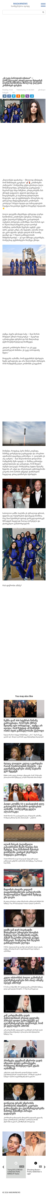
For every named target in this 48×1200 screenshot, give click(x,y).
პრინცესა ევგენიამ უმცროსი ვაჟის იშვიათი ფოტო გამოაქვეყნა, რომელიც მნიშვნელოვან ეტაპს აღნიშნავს (23, 1064)
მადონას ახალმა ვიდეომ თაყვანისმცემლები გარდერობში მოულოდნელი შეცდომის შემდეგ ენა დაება (22, 893)
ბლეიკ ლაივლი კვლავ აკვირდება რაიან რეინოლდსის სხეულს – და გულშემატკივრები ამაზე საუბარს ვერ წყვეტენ (23, 767)
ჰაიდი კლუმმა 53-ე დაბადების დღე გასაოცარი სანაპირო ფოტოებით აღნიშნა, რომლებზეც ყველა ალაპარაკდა (24, 807)
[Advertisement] (24, 45)
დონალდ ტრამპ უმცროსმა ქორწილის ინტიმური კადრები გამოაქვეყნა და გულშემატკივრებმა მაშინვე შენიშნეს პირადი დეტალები (24, 1108)
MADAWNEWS (20, 3)
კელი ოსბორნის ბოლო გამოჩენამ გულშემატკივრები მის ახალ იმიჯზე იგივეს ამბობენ (23, 980)
